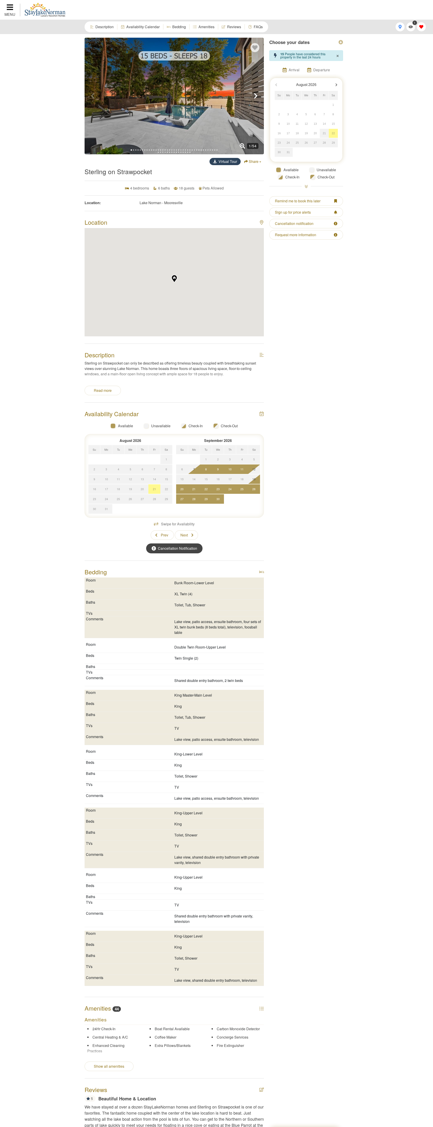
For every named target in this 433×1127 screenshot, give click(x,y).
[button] (92, 96)
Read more (103, 390)
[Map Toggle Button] (400, 26)
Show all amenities (109, 1066)
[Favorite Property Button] (254, 47)
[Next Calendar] (336, 85)
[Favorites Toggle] (421, 26)
